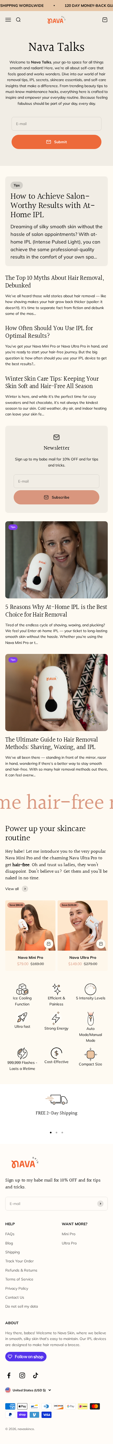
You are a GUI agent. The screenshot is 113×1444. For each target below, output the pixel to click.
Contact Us (14, 1297)
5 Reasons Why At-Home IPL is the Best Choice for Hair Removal (56, 611)
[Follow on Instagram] (22, 1375)
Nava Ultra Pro (82, 957)
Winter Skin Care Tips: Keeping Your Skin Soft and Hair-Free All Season (52, 383)
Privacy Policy (16, 1288)
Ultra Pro (69, 1243)
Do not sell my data (21, 1306)
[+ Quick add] (48, 944)
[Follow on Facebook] (8, 1375)
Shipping (12, 1252)
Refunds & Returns (21, 1270)
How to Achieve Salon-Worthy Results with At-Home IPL (53, 206)
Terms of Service (19, 1279)
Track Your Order (19, 1261)
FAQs (9, 1234)
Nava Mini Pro (30, 957)
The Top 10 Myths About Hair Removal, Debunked (54, 282)
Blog (9, 1243)
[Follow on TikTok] (35, 1375)
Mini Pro (68, 1234)
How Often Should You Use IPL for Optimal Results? (49, 332)
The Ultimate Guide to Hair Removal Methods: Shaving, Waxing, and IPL (51, 744)
